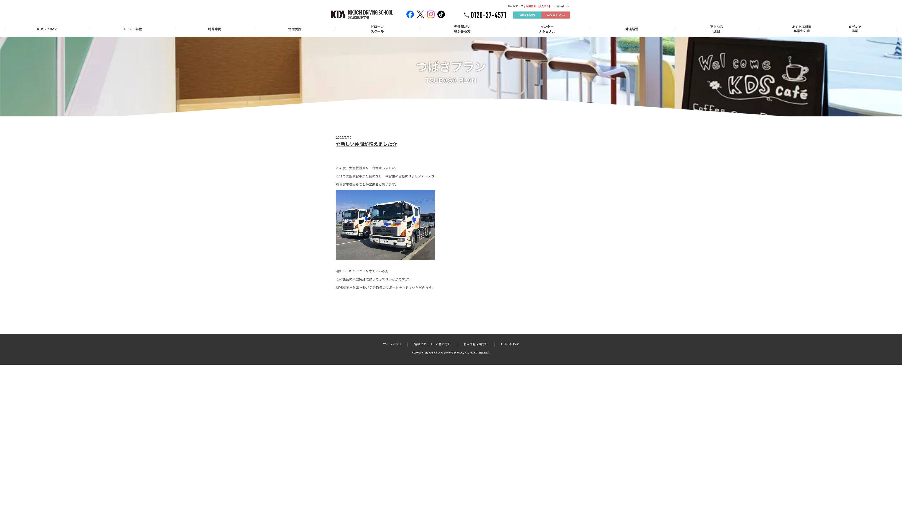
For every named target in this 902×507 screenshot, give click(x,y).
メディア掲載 (854, 29)
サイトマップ (515, 6)
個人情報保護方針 (475, 344)
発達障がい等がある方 (462, 29)
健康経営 (631, 29)
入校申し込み (555, 15)
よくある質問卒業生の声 (802, 29)
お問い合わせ (562, 6)
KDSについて (47, 29)
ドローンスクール (377, 29)
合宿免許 (294, 29)
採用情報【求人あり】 (539, 6)
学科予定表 (527, 15)
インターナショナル (547, 29)
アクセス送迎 (716, 29)
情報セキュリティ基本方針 (432, 344)
